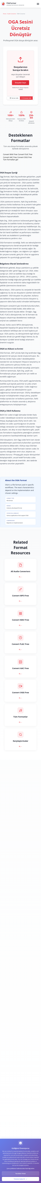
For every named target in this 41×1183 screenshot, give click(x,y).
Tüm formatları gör (10, 159)
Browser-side (27, 98)
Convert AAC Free (10, 157)
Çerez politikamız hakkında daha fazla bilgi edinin (20, 1168)
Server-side (15, 98)
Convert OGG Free (24, 157)
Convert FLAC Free (25, 154)
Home (4, 14)
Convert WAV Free (10, 154)
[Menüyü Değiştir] (38, 4)
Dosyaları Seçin (20, 83)
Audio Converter (11, 14)
